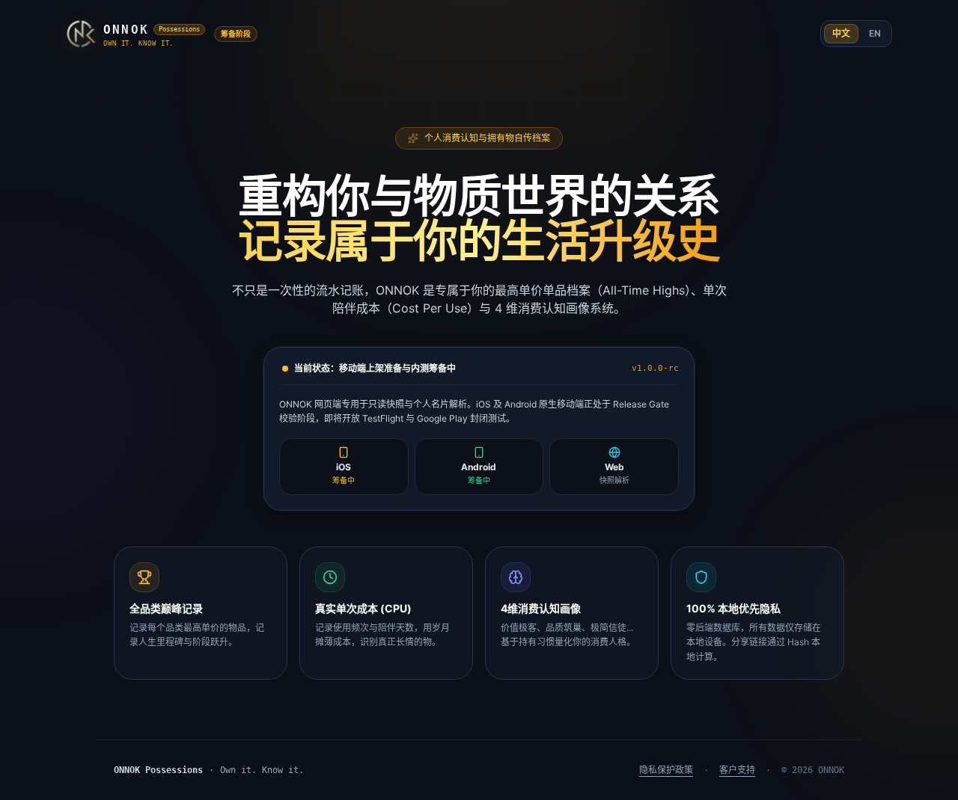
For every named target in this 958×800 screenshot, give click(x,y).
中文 (841, 33)
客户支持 (737, 769)
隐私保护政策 (666, 769)
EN (875, 33)
